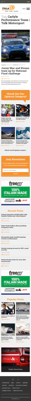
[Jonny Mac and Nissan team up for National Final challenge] (15, 46)
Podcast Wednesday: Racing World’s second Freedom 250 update (22, 142)
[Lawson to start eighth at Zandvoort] (8, 308)
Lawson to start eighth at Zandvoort (8, 316)
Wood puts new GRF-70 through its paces (22, 118)
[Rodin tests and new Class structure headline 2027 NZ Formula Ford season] (23, 308)
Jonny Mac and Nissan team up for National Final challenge (15, 70)
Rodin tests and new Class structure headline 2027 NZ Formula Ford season (22, 317)
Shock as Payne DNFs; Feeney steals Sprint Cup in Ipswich (23, 338)
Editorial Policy (6, 388)
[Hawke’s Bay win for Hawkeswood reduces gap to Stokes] (8, 329)
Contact (18, 382)
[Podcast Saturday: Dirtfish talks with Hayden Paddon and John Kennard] (8, 110)
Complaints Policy (18, 390)
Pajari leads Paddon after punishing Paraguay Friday (13, 226)
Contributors (5, 382)
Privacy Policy (16, 388)
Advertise (11, 385)
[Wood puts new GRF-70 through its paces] (23, 110)
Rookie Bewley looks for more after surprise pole (13, 260)
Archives (4, 385)
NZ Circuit (8, 65)
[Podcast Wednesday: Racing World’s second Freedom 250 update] (23, 133)
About (12, 382)
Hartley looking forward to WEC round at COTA (15, 249)
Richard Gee (22, 65)
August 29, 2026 (5, 218)
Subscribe (25, 382)
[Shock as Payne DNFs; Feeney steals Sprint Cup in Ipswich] (23, 329)
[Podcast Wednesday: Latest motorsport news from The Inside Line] (8, 133)
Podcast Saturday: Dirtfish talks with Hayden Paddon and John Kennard (6, 119)
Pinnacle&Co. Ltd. (15, 398)
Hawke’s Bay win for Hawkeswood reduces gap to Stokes (7, 338)
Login (28, 1)
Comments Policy (6, 390)
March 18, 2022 (5, 76)
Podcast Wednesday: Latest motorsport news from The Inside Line (7, 142)
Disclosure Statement (21, 385)
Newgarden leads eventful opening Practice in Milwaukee (13, 238)
